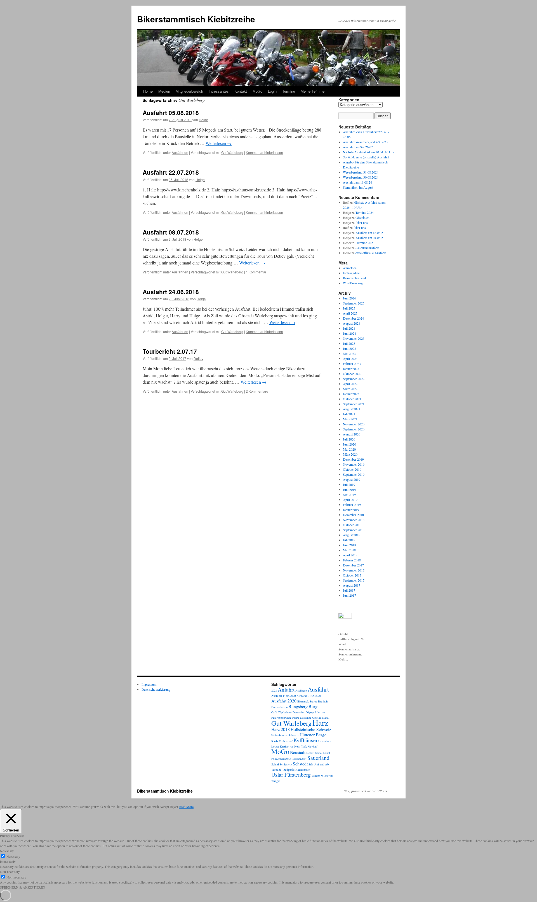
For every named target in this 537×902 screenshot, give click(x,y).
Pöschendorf (299, 759)
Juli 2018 (349, 540)
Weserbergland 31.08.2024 (360, 172)
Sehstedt (300, 764)
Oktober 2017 (352, 575)
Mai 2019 (349, 494)
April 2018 (350, 555)
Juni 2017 (349, 595)
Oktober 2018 (352, 525)
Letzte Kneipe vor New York (289, 746)
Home (148, 91)
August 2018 (351, 535)
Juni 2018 (349, 545)
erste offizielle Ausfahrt (370, 252)
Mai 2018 (349, 550)
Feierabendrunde (281, 718)
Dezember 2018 (353, 514)
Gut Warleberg (232, 152)
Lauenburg (324, 741)
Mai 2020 (349, 449)
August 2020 (351, 434)
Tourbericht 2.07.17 (170, 351)
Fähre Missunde (301, 718)
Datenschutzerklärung (156, 689)
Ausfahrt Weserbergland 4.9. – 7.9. (366, 142)
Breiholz (323, 701)
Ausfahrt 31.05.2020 (308, 696)
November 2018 (353, 519)
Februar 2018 (352, 560)
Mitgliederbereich (189, 91)
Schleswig (286, 764)
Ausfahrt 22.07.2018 (171, 172)
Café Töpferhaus (281, 712)
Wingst (275, 781)
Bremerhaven (279, 707)
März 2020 (350, 454)
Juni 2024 (349, 333)
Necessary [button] (7, 851)
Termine (288, 91)
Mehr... (343, 659)
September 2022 (353, 378)
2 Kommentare (257, 391)
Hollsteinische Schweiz (311, 729)
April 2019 (350, 499)
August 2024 (351, 323)
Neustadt (297, 752)
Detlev (198, 358)
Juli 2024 (349, 328)
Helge (203, 119)
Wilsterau (327, 775)
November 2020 (353, 424)
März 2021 (350, 419)
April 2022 (350, 383)
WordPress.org (353, 283)
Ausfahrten (180, 152)
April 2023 (350, 358)
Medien (164, 91)
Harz (320, 722)
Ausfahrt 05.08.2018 (171, 112)
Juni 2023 (349, 348)
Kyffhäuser (305, 740)
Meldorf (312, 746)
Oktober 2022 (352, 373)
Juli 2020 (349, 439)
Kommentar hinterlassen (264, 152)
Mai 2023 (349, 353)
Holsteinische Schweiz (285, 735)
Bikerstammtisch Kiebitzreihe (196, 19)
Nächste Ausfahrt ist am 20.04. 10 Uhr (368, 152)
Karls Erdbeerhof (282, 741)
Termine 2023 (365, 242)
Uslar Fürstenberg (291, 774)
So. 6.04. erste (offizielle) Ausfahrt (366, 157)
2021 (274, 690)
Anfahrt (286, 689)
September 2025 (353, 303)
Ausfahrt (318, 689)
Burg (312, 706)
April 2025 (350, 313)
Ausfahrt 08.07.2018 (171, 232)
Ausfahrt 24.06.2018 (171, 291)
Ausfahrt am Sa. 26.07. (358, 147)
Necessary (13, 856)
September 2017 (353, 580)
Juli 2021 (349, 414)
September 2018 (353, 530)
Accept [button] (164, 806)
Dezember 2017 (353, 565)
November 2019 (353, 464)
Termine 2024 (364, 212)
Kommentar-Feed (354, 278)
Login (272, 91)
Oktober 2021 (352, 399)
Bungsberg (298, 706)
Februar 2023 (352, 363)
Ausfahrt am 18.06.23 (370, 232)
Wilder (316, 775)
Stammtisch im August (358, 187)
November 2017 (353, 570)
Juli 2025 (349, 308)
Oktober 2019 (352, 469)
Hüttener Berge (313, 734)
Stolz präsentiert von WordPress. (366, 791)
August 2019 (351, 479)
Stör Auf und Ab (318, 764)
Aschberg (301, 690)
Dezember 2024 (353, 318)
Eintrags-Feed (352, 273)
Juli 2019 (349, 484)
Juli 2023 (349, 343)
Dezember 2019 (353, 459)
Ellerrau (320, 712)
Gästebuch (362, 217)
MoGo (257, 91)
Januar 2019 (351, 509)
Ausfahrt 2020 (283, 701)
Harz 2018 (280, 729)
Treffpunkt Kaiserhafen (296, 770)
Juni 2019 (349, 489)
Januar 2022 (351, 394)
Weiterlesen (219, 143)
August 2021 (351, 409)
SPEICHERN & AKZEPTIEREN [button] (22, 887)
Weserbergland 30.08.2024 (360, 177)
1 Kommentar (256, 272)
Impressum (149, 684)
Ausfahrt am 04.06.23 (370, 237)
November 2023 (353, 338)
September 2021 (353, 404)
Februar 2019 (352, 504)
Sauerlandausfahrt (367, 247)
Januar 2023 (351, 368)
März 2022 (350, 388)
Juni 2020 (349, 444)
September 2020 (353, 429)
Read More (186, 806)
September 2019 (353, 474)
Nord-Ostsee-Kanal (318, 753)
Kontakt (240, 91)
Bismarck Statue (307, 701)
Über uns (361, 222)
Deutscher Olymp (303, 712)
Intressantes (219, 91)
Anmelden (350, 268)
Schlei (275, 764)
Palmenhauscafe (281, 759)
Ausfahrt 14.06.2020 (283, 696)
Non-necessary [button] (10, 871)
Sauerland (318, 757)
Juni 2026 (349, 298)
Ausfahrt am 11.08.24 (357, 182)
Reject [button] (174, 806)
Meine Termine (312, 91)
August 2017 (351, 585)
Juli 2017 (349, 590)
